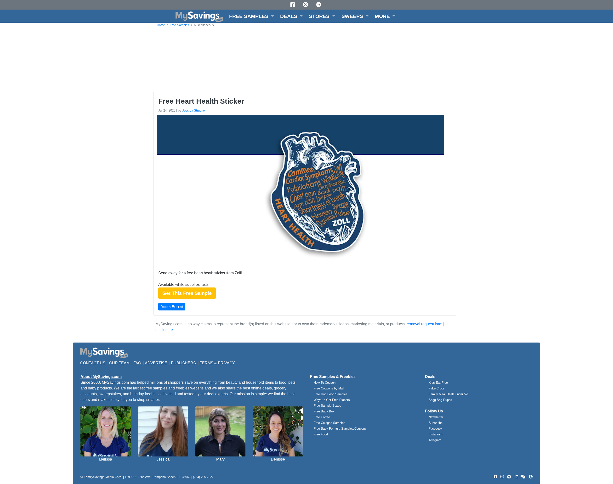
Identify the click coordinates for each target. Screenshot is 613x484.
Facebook (435, 428)
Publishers (183, 363)
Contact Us (92, 363)
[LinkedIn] (516, 477)
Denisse (278, 459)
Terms (206, 363)
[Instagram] (306, 4)
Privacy (226, 363)
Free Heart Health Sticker (201, 101)
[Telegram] (319, 4)
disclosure (164, 330)
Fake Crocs (437, 388)
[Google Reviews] (530, 477)
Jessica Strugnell (194, 110)
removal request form (424, 324)
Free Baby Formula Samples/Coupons (340, 428)
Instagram (436, 434)
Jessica (163, 459)
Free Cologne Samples (329, 423)
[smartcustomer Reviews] (523, 477)
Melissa (105, 459)
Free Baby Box (324, 411)
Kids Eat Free (438, 382)
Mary (220, 459)
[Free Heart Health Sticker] (300, 191)
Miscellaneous (204, 25)
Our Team (119, 363)
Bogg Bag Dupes (440, 400)
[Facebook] (293, 4)
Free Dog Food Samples (330, 394)
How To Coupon (324, 382)
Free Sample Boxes (327, 405)
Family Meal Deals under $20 (449, 394)
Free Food (321, 434)
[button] (251, 16)
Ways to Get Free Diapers (332, 400)
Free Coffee (322, 417)
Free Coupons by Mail (329, 388)
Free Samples (179, 25)
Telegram (435, 440)
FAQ (137, 363)
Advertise (156, 363)
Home (161, 25)
